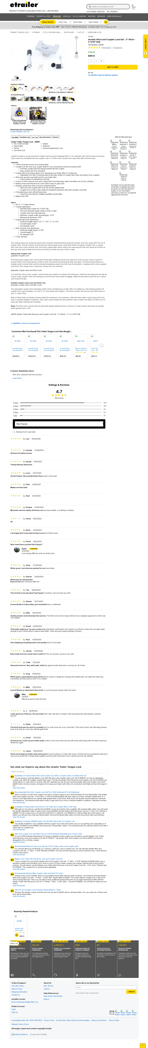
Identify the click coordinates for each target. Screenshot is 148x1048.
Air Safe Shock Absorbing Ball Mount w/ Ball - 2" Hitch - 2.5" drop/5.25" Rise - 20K (18, 349)
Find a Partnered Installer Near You (25, 1002)
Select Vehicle (47, 22)
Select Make (77, 22)
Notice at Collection (99, 1020)
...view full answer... (19, 787)
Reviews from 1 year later (25, 432)
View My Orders (18, 986)
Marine (92, 16)
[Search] (90, 6)
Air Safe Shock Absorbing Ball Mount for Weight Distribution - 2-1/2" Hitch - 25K (33, 349)
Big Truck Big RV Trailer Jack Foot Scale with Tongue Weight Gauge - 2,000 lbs (81, 349)
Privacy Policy (49, 1020)
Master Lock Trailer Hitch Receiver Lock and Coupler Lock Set (38, 859)
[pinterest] (123, 1013)
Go (106, 22)
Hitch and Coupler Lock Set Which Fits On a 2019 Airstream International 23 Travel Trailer (48, 834)
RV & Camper (79, 16)
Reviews (106, 48)
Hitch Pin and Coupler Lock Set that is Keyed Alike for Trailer (38, 890)
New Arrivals (114, 16)
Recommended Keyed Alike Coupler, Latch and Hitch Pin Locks (39, 873)
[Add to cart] (17, 935)
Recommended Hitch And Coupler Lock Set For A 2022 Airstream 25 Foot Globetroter (47, 792)
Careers (47, 989)
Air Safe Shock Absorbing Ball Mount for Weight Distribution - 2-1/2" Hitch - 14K (49, 349)
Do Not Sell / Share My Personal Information (73, 1020)
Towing (31, 16)
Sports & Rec (43, 16)
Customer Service (95, 12)
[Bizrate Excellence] (19, 1034)
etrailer (90, 36)
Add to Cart (113, 67)
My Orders (112, 12)
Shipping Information (19, 992)
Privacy (78, 993)
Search (46, 999)
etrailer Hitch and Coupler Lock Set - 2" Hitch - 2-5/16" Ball (20, 929)
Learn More (17, 378)
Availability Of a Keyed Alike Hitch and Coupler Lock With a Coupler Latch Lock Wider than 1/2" (51, 776)
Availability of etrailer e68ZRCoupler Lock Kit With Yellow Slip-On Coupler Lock (45, 821)
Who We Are (48, 986)
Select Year (63, 22)
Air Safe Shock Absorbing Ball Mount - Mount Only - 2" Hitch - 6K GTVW (65, 349)
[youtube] (134, 1013)
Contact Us (16, 995)
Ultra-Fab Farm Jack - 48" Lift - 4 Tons (96, 349)
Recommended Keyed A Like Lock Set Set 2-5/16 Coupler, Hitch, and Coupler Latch (46, 846)
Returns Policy (17, 989)
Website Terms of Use (20, 1024)
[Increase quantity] (101, 61)
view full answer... (19, 830)
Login (14, 1009)
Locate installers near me (19, 132)
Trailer (57, 16)
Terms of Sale (113, 1020)
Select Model (93, 22)
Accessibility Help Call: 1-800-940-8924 (27, 1020)
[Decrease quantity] (90, 61)
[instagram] (128, 1013)
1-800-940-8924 (52, 11)
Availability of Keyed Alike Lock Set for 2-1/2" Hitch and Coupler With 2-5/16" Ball (45, 807)
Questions (117, 48)
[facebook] (117, 1013)
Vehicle (67, 16)
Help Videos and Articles (53, 996)
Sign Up (15, 1012)
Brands (101, 16)
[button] (101, 346)
